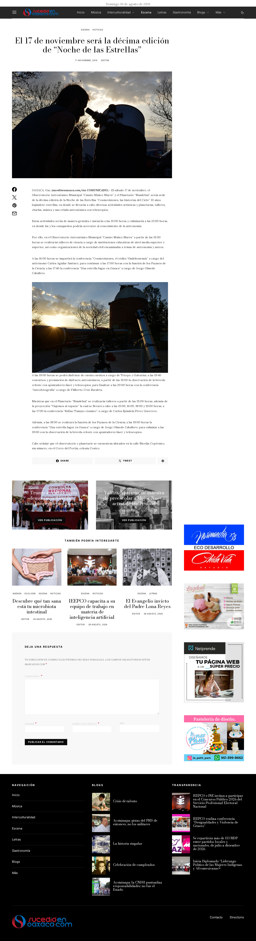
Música (96, 12)
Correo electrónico (85, 723)
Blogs (201, 12)
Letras (162, 12)
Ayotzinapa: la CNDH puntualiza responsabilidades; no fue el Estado (137, 886)
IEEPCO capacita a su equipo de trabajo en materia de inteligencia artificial (92, 609)
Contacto (216, 917)
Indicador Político (34, 488)
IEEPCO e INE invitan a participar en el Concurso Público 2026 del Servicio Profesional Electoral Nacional (218, 801)
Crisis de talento (125, 801)
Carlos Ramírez (63, 511)
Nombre (31, 723)
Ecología (30, 593)
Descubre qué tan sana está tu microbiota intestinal (36, 606)
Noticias (98, 29)
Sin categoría (69, 488)
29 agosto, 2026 (42, 619)
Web (122, 723)
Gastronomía (182, 12)
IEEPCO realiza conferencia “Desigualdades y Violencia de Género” (215, 822)
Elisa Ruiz (147, 511)
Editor (105, 60)
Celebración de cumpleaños (134, 864)
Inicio (81, 12)
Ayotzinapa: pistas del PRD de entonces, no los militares (135, 822)
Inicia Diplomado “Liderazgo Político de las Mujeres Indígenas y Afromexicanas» (217, 865)
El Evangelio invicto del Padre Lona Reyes (147, 603)
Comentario (32, 676)
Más (218, 12)
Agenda (17, 593)
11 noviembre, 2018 (86, 60)
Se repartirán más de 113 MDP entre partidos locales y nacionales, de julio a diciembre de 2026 (216, 843)
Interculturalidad (119, 12)
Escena (146, 12)
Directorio (237, 917)
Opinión (53, 488)
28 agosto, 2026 (153, 613)
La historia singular (127, 843)
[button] (242, 12)
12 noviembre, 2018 (126, 511)
